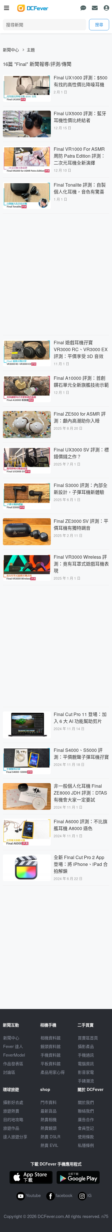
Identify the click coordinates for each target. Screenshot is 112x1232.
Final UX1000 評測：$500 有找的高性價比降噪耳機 (80, 81)
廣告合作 (86, 1119)
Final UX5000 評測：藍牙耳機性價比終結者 (80, 117)
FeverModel (14, 1055)
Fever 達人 (13, 1046)
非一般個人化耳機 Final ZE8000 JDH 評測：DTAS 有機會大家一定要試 (80, 793)
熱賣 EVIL (49, 1145)
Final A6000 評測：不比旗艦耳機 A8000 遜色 (80, 825)
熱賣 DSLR (50, 1136)
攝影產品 (86, 1046)
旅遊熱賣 (11, 1111)
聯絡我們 (86, 1111)
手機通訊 (86, 1055)
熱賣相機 (48, 1119)
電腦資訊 (86, 1063)
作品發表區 (13, 1063)
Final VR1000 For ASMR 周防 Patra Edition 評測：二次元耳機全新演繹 (79, 156)
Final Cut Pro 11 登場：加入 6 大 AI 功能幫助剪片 (80, 717)
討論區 (9, 1072)
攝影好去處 (13, 1102)
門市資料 (48, 1102)
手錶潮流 (86, 1081)
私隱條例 (86, 1145)
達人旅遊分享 (15, 1136)
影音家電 (86, 1072)
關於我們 (86, 1102)
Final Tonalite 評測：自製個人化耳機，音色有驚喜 (80, 188)
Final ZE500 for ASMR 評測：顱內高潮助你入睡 (80, 417)
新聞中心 (11, 49)
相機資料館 (50, 1038)
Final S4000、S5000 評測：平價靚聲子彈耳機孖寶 (81, 753)
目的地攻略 (13, 1119)
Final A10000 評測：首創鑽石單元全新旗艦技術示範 (81, 381)
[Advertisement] (56, 274)
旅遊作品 (11, 1128)
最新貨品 (48, 1111)
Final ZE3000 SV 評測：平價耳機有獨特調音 (81, 524)
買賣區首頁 (88, 1038)
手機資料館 (50, 1055)
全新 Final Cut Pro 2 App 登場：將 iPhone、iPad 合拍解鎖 (81, 864)
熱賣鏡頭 (48, 1128)
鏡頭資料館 (50, 1046)
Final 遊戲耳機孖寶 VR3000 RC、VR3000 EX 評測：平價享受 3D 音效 (81, 349)
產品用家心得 (52, 1072)
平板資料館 (50, 1063)
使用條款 (86, 1136)
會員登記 (86, 1128)
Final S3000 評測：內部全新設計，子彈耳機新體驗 (80, 488)
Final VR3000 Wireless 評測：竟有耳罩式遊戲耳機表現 (81, 564)
